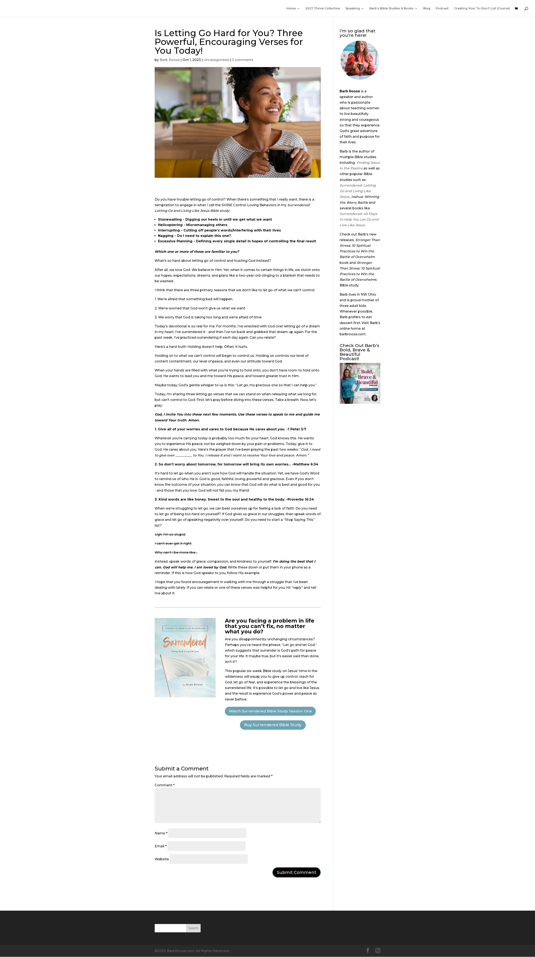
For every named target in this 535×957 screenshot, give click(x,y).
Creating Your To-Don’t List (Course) (482, 8)
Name (161, 833)
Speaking (352, 8)
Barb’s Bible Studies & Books (391, 8)
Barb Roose (170, 60)
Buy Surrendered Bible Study (273, 725)
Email (161, 846)
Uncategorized (216, 60)
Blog (426, 8)
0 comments (242, 60)
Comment (165, 785)
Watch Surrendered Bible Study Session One (270, 711)
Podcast (442, 8)
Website (162, 859)
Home (291, 8)
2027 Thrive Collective (322, 8)
